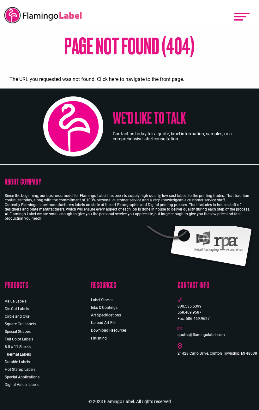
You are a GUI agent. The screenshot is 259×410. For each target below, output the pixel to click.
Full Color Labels (19, 339)
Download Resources (109, 330)
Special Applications (22, 377)
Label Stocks (101, 300)
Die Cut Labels (17, 309)
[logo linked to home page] (43, 15)
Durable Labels (17, 362)
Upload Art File (103, 323)
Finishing (99, 338)
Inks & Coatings (104, 307)
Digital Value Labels (22, 384)
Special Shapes (18, 331)
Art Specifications (106, 315)
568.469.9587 (190, 312)
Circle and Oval (17, 316)
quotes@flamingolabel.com (201, 335)
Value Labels (16, 301)
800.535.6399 (190, 306)
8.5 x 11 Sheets (18, 347)
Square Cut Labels (20, 324)
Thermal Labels (18, 354)
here (113, 79)
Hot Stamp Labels (20, 369)
